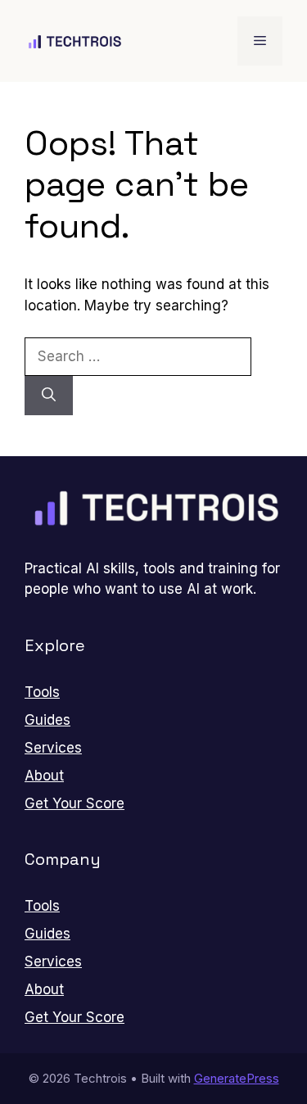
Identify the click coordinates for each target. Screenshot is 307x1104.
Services (53, 748)
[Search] (49, 395)
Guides (47, 720)
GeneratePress (236, 1078)
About (44, 775)
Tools (42, 692)
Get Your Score (74, 803)
